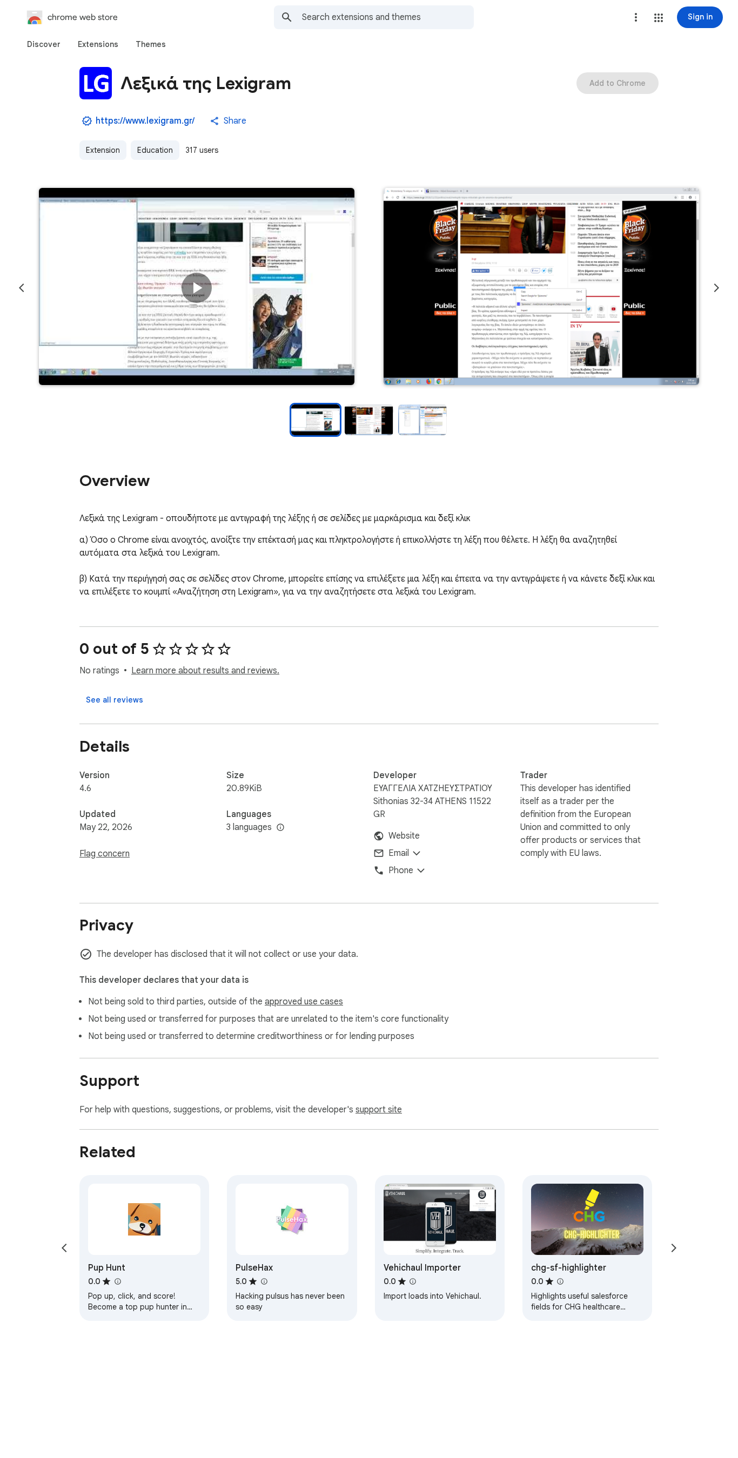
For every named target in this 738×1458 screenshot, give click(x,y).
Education (155, 150)
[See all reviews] (114, 700)
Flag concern (104, 853)
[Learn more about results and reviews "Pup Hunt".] (117, 1281)
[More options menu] (636, 17)
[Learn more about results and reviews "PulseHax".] (264, 1281)
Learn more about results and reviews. (205, 670)
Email (398, 853)
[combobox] (388, 17)
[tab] (43, 44)
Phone (400, 870)
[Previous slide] (21, 288)
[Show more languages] (280, 827)
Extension (103, 150)
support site (378, 1109)
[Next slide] (716, 288)
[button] (658, 18)
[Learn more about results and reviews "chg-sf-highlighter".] (560, 1281)
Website (404, 836)
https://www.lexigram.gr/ (145, 121)
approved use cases (304, 1001)
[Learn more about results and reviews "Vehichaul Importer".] (413, 1281)
